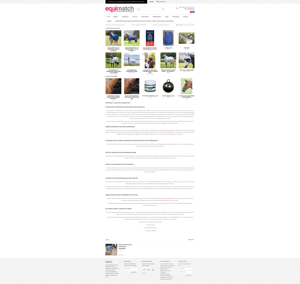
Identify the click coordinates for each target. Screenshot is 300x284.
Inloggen (151, 1)
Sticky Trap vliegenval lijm (150, 95)
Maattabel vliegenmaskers (166, 279)
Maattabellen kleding (164, 274)
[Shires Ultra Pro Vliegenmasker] (186, 60)
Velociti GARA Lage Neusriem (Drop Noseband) (186, 96)
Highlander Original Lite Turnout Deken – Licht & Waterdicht (132, 49)
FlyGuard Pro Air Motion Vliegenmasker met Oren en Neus (150, 71)
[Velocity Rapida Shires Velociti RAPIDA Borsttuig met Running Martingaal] (113, 86)
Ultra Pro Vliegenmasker (187, 70)
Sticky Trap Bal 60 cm (168, 95)
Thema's (185, 16)
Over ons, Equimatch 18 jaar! (166, 263)
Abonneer (133, 272)
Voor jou (134, 16)
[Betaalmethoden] (144, 270)
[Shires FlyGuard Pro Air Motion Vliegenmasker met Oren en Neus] (150, 60)
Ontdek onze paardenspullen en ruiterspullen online (126, 1)
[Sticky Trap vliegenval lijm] (150, 86)
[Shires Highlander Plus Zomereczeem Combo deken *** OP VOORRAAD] (113, 60)
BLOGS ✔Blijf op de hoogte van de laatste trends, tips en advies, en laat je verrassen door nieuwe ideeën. (145, 21)
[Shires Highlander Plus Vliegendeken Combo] (132, 60)
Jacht (166, 16)
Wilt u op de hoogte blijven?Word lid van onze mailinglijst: (130, 264)
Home (108, 16)
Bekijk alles (191, 239)
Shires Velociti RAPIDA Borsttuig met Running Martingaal (113, 97)
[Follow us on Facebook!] (193, 12)
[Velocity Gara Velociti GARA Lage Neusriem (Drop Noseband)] (186, 86)
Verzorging (175, 16)
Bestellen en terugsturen (165, 267)
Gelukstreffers (157, 16)
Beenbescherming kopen (165, 275)
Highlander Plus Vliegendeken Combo (131, 71)
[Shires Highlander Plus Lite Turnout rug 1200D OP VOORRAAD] (113, 38)
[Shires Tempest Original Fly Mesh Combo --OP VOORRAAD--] (168, 60)
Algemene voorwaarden (165, 270)
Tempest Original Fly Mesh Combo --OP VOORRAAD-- (168, 71)
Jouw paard (125, 16)
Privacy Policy (163, 272)
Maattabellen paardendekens (166, 277)
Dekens (115, 16)
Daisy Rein (186, 47)
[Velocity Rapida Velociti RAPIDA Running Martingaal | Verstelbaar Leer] (132, 86)
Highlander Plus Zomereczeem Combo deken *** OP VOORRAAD (113, 71)
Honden (109, 21)
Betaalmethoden (164, 269)
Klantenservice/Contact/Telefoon (167, 265)
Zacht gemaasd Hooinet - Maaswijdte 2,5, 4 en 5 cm (150, 48)
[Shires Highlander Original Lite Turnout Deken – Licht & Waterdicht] (132, 38)
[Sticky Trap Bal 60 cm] (168, 86)
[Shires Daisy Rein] (186, 38)
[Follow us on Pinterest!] (191, 12)
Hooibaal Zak (168, 47)
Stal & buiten (145, 16)
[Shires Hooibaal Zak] (168, 38)
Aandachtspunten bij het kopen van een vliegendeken (125, 246)
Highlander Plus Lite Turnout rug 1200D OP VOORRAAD (113, 49)
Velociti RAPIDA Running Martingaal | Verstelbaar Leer (132, 97)
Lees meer (120, 255)
